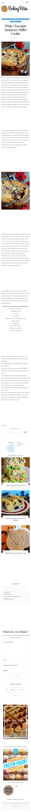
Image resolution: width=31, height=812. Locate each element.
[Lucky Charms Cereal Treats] (15, 471)
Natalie (7, 592)
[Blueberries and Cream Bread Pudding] (15, 504)
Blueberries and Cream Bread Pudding (15, 519)
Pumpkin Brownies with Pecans (15, 553)
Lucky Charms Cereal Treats (15, 485)
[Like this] (24, 433)
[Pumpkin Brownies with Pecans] (15, 539)
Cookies (12, 19)
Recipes (18, 21)
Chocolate (5, 19)
